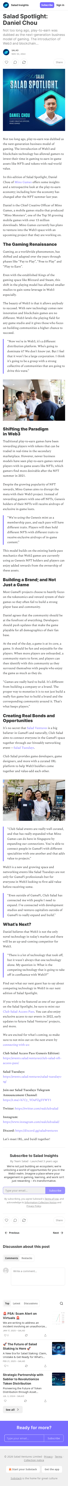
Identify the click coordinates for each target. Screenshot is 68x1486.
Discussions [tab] (31, 1303)
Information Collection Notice (41, 1202)
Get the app (52, 1469)
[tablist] (18, 1258)
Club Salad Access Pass (18, 1011)
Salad (15, 50)
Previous (14, 1232)
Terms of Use (52, 1198)
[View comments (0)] (15, 62)
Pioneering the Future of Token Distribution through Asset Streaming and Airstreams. (22, 1390)
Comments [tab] (11, 1258)
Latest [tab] (16, 1303)
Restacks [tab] (27, 1258)
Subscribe (47, 5)
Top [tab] (7, 1303)
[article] (34, 1324)
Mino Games (23, 182)
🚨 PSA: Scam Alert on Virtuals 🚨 (20, 1316)
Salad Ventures (37, 728)
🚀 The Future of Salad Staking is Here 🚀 (20, 1346)
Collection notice (34, 1460)
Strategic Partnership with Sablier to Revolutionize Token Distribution (23, 1379)
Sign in (60, 5)
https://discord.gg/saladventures (36, 1130)
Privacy (48, 1456)
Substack (16, 1478)
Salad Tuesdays (24, 747)
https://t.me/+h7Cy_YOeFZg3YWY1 (27, 1100)
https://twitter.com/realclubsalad (36, 1108)
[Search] (61, 1303)
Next (56, 1232)
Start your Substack (24, 1469)
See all (10, 1409)
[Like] (6, 62)
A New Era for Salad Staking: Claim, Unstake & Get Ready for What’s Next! (25, 1355)
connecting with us (16, 1044)
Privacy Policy (33, 1206)
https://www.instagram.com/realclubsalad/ (31, 1122)
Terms (58, 1456)
